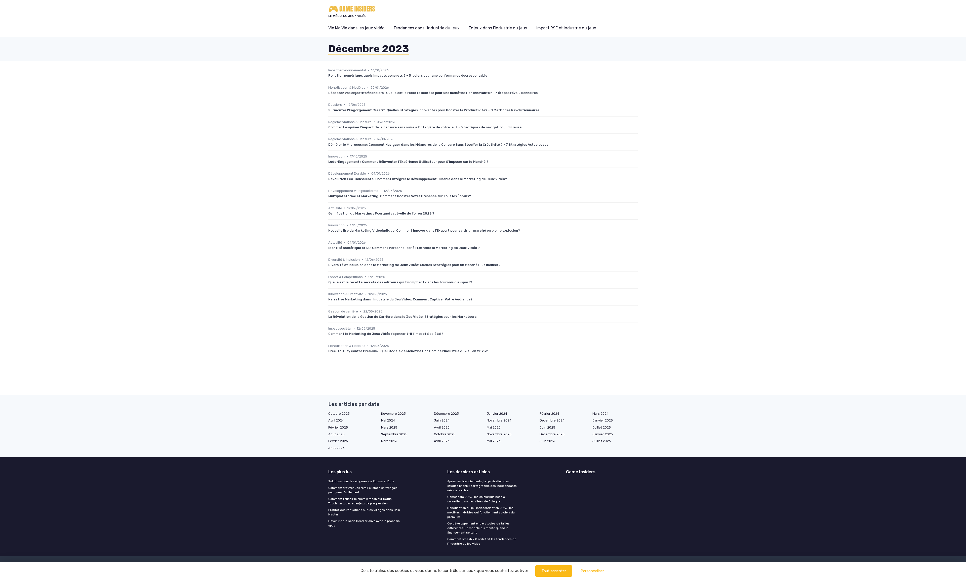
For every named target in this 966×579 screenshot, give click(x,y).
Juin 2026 (547, 441)
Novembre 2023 (393, 413)
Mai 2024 (388, 420)
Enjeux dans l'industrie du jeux (498, 28)
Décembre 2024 (552, 420)
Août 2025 (336, 434)
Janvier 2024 (497, 413)
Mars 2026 (389, 441)
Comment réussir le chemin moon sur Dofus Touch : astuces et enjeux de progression (360, 501)
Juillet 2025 (601, 427)
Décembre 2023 (446, 413)
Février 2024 (549, 413)
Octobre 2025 (444, 434)
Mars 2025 (389, 427)
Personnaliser (592, 571)
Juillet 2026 (601, 441)
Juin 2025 (547, 427)
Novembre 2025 (499, 434)
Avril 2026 (442, 441)
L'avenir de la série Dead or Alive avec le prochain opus (364, 523)
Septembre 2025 (394, 434)
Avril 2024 (336, 420)
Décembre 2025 (552, 434)
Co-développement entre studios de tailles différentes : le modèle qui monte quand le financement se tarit (478, 528)
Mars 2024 (600, 413)
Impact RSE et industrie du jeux (566, 28)
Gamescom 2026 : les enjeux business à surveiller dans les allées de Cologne (476, 499)
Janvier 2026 (602, 434)
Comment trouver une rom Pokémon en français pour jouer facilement (362, 490)
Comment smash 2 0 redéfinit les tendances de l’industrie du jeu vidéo (481, 541)
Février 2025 (338, 427)
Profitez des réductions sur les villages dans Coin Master (364, 512)
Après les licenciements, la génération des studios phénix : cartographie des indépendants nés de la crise (482, 486)
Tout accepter (553, 571)
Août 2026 (336, 448)
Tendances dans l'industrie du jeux (426, 28)
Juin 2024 (442, 420)
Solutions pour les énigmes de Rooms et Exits (361, 481)
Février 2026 (338, 441)
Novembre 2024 (499, 420)
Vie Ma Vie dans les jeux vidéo (356, 28)
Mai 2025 (494, 427)
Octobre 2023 (339, 413)
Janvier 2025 (602, 420)
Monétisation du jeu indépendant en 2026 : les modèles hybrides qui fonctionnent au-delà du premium (481, 512)
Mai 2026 (494, 441)
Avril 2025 (442, 427)
